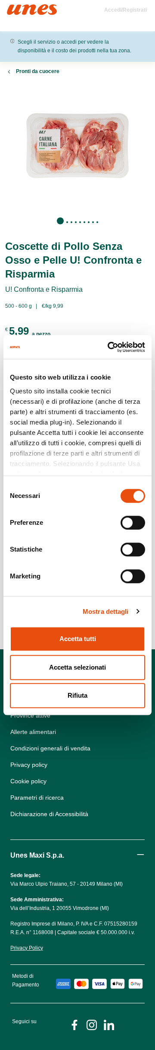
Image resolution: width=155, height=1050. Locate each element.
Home (16, 8)
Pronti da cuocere (37, 71)
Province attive (30, 715)
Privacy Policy (26, 948)
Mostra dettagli (106, 611)
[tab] (60, 220)
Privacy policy (28, 764)
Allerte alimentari (33, 731)
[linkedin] (109, 1024)
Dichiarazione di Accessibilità (49, 814)
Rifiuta (77, 695)
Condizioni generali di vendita (50, 748)
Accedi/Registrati (125, 10)
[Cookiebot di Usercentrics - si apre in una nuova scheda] (109, 347)
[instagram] (92, 1024)
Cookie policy (28, 781)
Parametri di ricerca (37, 797)
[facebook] (74, 1024)
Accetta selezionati (77, 667)
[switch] (133, 523)
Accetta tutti (77, 638)
